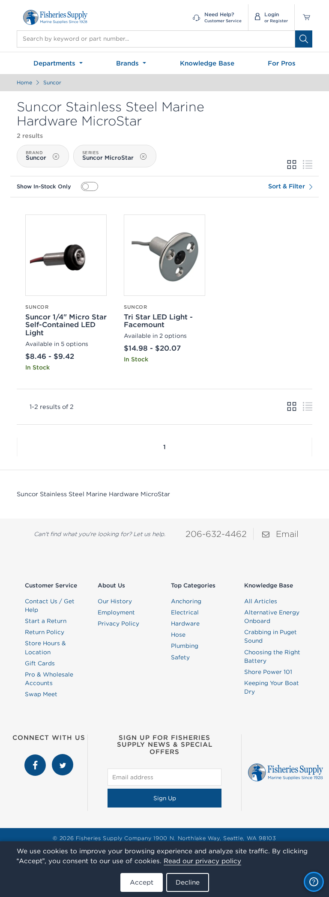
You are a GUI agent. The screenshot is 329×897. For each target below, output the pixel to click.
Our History (115, 601)
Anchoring (186, 601)
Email (287, 533)
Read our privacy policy (202, 861)
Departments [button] (55, 63)
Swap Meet (41, 694)
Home (24, 82)
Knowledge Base (207, 63)
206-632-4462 (216, 533)
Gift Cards (40, 663)
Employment (116, 612)
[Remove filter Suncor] (55, 156)
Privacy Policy (118, 623)
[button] (17, 447)
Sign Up (164, 798)
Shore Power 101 (268, 672)
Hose (178, 634)
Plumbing (184, 646)
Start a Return (45, 621)
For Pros (282, 63)
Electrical (185, 612)
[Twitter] (62, 758)
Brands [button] (128, 63)
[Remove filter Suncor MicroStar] (143, 156)
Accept (141, 882)
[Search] (303, 39)
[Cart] (303, 17)
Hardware (185, 623)
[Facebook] (36, 758)
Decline (188, 882)
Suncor (52, 82)
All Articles (260, 601)
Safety (180, 657)
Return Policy (44, 632)
